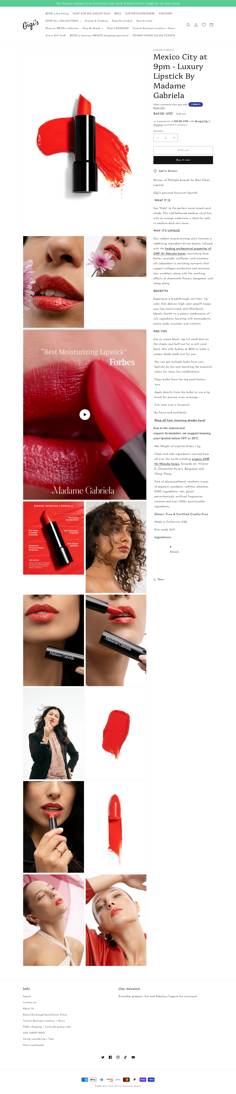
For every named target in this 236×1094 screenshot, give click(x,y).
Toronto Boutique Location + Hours (44, 1021)
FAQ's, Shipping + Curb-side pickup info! (47, 1027)
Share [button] (160, 579)
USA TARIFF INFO (34, 1033)
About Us (28, 1008)
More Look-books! (33, 1045)
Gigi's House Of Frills (112, 1086)
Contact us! (29, 1002)
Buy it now (183, 160)
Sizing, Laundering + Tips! (38, 1039)
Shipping (158, 125)
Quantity (158, 131)
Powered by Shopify (132, 1086)
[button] (63, 21)
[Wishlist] (203, 25)
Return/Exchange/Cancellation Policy (45, 1015)
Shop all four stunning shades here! (179, 420)
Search (27, 996)
